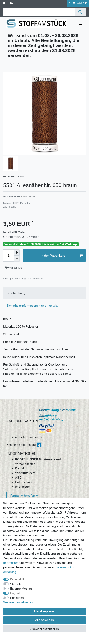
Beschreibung (15, 293)
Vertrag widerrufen (22, 495)
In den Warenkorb (53, 255)
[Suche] (80, 12)
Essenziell (17, 579)
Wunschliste (15, 267)
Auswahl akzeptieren (44, 628)
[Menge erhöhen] (17, 252)
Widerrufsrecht (25, 473)
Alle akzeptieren (45, 611)
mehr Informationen (28, 437)
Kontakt (20, 468)
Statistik (15, 584)
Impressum (22, 486)
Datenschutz (23, 482)
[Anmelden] (5, 3)
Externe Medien (21, 588)
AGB (18, 477)
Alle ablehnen (44, 620)
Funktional (17, 597)
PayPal (15, 593)
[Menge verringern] (17, 259)
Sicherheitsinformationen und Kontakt (32, 305)
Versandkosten (25, 464)
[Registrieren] (12, 3)
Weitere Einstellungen (18, 602)
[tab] (44, 293)
